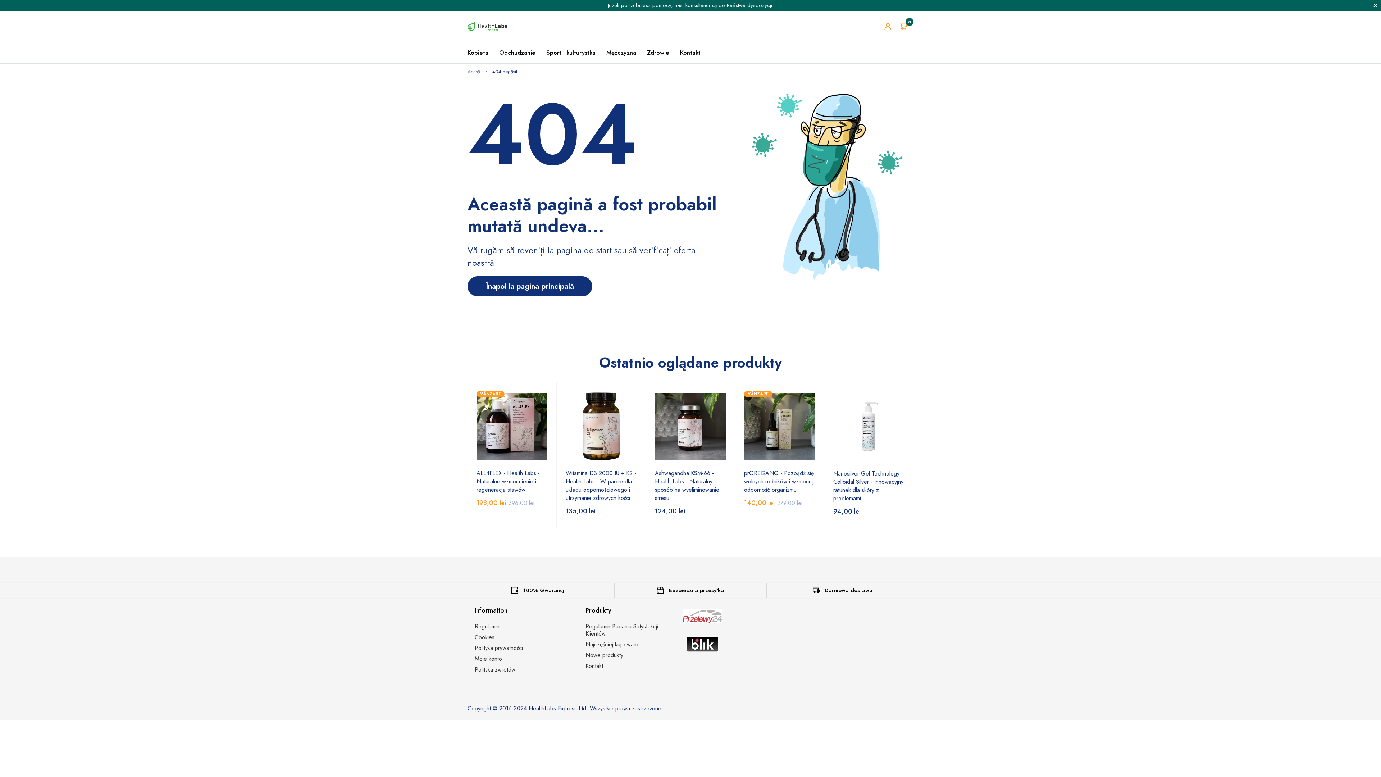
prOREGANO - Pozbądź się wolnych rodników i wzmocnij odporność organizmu (779, 481)
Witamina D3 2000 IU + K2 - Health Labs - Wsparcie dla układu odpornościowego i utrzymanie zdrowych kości (601, 485)
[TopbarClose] (1375, 5)
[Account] (887, 26)
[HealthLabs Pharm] (487, 26)
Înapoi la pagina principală (530, 286)
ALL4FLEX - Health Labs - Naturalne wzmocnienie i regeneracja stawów (508, 481)
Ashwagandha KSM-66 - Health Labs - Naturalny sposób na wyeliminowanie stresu (687, 485)
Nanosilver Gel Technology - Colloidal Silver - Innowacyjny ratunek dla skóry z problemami (868, 486)
